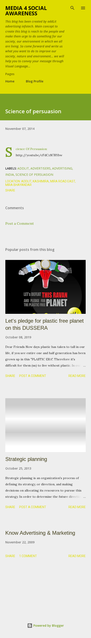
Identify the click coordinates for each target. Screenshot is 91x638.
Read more (77, 376)
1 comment (28, 556)
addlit (23, 168)
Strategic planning (26, 459)
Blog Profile (34, 81)
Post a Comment (19, 223)
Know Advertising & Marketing (40, 533)
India (9, 174)
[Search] (72, 8)
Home (9, 81)
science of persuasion (34, 174)
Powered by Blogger (48, 625)
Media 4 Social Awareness (26, 10)
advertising (62, 168)
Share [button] (10, 190)
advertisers (40, 168)
